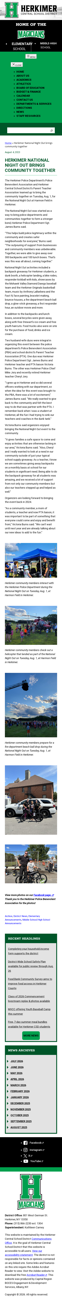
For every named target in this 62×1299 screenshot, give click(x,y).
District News (20, 916)
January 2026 (20, 1097)
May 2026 (16, 1073)
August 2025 (19, 1127)
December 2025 (20, 1103)
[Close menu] (17, 64)
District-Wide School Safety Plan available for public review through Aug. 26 (30, 966)
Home (20, 71)
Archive (8, 916)
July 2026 (17, 1061)
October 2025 (20, 1115)
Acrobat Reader (36, 1274)
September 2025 (21, 1121)
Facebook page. (42, 895)
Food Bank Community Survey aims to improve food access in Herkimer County (30, 984)
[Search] (51, 130)
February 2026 (20, 1091)
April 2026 (17, 1079)
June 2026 (17, 1067)
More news (31, 1035)
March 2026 (18, 1085)
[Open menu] (31, 56)
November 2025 (21, 1109)
